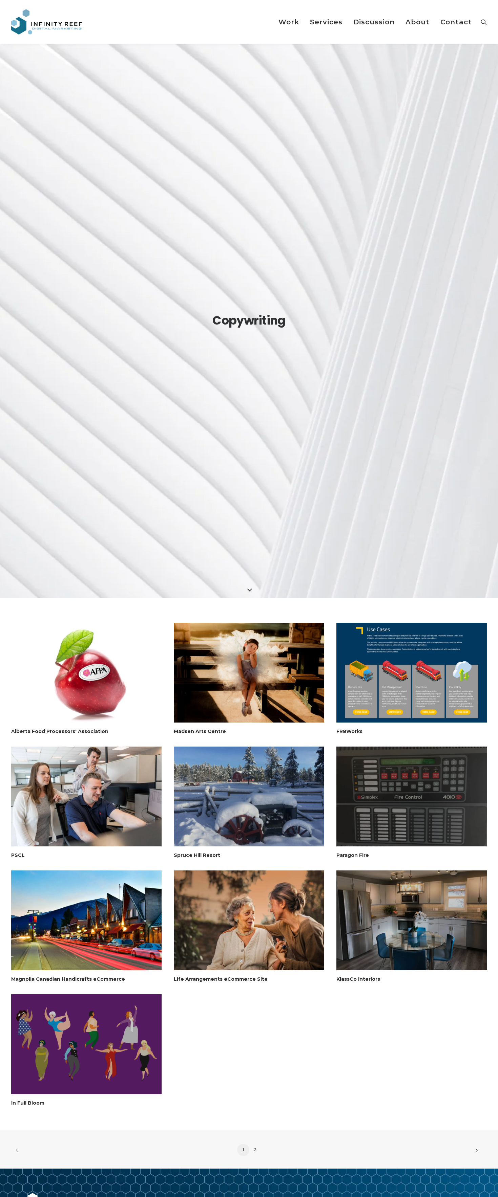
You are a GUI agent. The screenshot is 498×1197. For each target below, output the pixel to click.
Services (326, 22)
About (418, 22)
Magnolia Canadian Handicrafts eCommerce (68, 979)
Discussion (374, 22)
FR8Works (349, 731)
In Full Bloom (27, 1103)
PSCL (18, 855)
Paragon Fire (352, 855)
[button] (484, 22)
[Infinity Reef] (46, 22)
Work (288, 22)
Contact (456, 22)
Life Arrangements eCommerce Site (221, 979)
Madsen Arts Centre (200, 731)
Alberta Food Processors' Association (59, 731)
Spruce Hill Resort (197, 855)
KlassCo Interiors (358, 979)
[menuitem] (289, 22)
